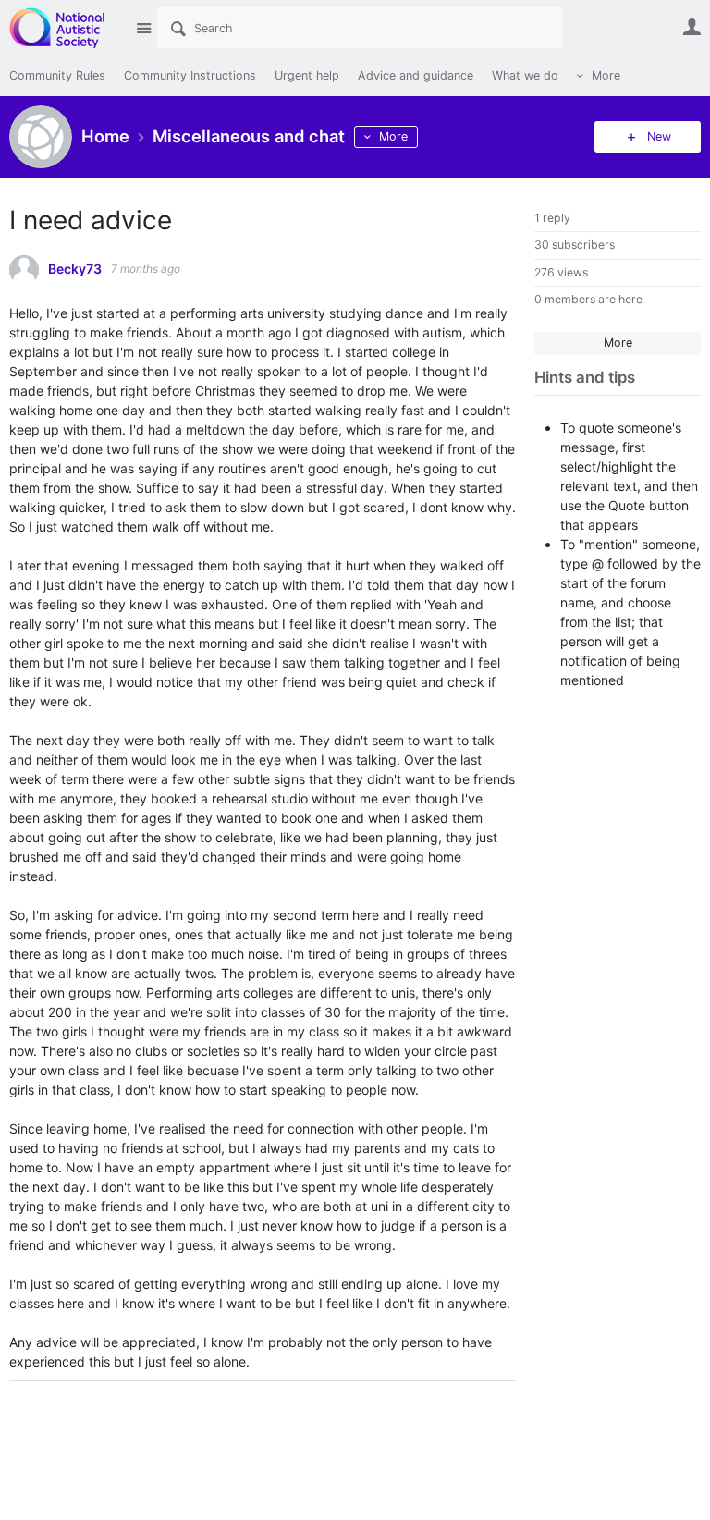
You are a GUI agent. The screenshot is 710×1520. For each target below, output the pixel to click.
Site (143, 28)
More (606, 75)
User (691, 27)
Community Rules (57, 75)
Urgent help (307, 75)
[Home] (67, 27)
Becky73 (75, 269)
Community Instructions (190, 75)
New (659, 136)
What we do (525, 75)
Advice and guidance (415, 75)
